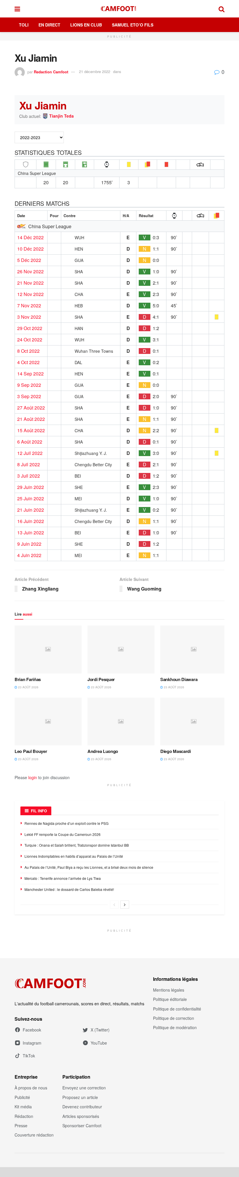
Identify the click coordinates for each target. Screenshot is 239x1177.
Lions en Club (86, 25)
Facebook (32, 1030)
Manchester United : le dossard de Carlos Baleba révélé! (69, 889)
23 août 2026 (27, 687)
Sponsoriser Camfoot (81, 1125)
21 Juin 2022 (30, 510)
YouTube (99, 1043)
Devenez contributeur (82, 1106)
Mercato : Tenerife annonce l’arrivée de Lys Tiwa (62, 878)
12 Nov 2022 (30, 294)
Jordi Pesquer (101, 679)
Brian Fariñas (28, 679)
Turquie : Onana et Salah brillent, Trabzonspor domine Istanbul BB (76, 845)
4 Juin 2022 (29, 555)
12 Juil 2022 (30, 453)
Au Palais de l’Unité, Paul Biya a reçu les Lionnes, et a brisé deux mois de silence (88, 867)
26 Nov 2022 (30, 271)
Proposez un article (80, 1097)
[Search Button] (221, 8)
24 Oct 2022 (29, 340)
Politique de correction (173, 1018)
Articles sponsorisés (80, 1116)
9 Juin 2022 (29, 544)
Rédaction (24, 1116)
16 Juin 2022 (30, 521)
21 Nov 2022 (30, 283)
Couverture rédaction (34, 1135)
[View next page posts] (124, 905)
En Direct (49, 25)
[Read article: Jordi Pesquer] (120, 649)
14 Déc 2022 (30, 237)
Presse (21, 1125)
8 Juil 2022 (28, 464)
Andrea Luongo (102, 751)
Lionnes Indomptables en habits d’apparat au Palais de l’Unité (73, 856)
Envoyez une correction (84, 1088)
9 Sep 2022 (29, 385)
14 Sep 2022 (30, 374)
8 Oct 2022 (28, 351)
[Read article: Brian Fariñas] (48, 649)
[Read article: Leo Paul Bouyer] (48, 721)
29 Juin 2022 (30, 487)
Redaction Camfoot (51, 71)
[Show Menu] (17, 8)
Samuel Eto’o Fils (132, 25)
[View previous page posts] (114, 905)
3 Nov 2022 (29, 317)
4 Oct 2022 (28, 362)
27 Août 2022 (31, 408)
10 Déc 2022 (30, 249)
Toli (24, 25)
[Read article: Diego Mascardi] (193, 721)
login (32, 777)
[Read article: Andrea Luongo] (120, 721)
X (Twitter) (100, 1030)
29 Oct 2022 (29, 328)
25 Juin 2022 (30, 498)
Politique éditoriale (170, 999)
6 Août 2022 (29, 442)
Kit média (23, 1106)
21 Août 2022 (31, 419)
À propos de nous (31, 1088)
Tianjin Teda (61, 116)
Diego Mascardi (175, 751)
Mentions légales (168, 990)
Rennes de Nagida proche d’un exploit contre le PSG (66, 823)
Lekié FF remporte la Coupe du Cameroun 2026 (62, 834)
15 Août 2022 (31, 430)
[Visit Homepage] (119, 9)
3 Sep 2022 (29, 396)
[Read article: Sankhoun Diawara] (193, 649)
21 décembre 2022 (94, 71)
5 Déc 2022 (29, 260)
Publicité (22, 1097)
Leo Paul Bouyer (31, 751)
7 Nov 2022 (29, 306)
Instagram (32, 1043)
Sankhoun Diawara (178, 679)
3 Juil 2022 (28, 476)
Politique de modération (175, 1027)
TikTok (29, 1056)
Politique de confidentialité (177, 1009)
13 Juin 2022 (30, 533)
